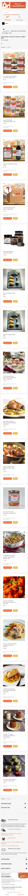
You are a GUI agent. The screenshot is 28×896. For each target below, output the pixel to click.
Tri (1, 43)
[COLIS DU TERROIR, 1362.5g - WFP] (14, 150)
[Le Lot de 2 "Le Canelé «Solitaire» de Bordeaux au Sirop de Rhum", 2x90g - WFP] (14, 720)
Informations (6, 803)
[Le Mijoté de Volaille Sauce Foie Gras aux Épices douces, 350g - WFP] (14, 675)
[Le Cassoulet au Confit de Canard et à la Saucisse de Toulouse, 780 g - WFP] (14, 541)
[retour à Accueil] (3, 29)
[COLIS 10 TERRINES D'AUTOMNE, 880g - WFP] (14, 106)
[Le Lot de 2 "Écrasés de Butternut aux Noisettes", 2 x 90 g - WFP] (14, 586)
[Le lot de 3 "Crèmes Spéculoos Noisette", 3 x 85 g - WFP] (14, 765)
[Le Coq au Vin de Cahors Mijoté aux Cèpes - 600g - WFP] (14, 452)
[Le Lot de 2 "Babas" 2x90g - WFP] (14, 279)
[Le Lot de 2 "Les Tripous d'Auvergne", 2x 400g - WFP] (14, 497)
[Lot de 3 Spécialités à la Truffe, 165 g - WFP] (14, 237)
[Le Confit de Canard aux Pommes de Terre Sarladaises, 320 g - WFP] (14, 407)
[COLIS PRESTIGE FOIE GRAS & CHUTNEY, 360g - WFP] (14, 62)
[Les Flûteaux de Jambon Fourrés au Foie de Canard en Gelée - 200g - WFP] (14, 362)
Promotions (5, 807)
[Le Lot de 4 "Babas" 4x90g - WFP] (14, 320)
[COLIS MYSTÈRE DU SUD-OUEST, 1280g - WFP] (14, 193)
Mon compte (5, 868)
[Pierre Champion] (14, 5)
